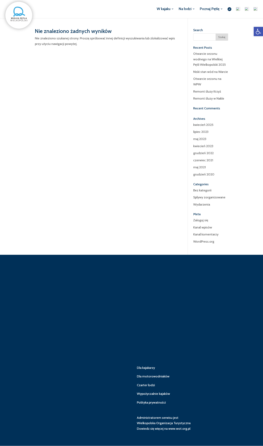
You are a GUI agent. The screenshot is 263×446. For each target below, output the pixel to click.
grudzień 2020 (203, 174)
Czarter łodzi (146, 385)
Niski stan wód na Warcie (210, 72)
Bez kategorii (202, 190)
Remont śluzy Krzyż (207, 91)
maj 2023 (199, 139)
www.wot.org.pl (179, 429)
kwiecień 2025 (203, 125)
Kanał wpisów (202, 227)
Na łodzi (185, 9)
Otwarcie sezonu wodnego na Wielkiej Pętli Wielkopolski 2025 (209, 59)
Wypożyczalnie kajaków (153, 394)
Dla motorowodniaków (153, 376)
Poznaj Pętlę (209, 9)
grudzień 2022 (203, 153)
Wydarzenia (201, 204)
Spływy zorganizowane (209, 197)
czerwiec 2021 (203, 160)
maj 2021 (199, 167)
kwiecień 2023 (203, 146)
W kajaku (163, 9)
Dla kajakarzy (146, 368)
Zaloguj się (200, 220)
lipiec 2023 (200, 132)
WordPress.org (203, 242)
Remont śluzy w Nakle (208, 98)
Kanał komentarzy (205, 234)
